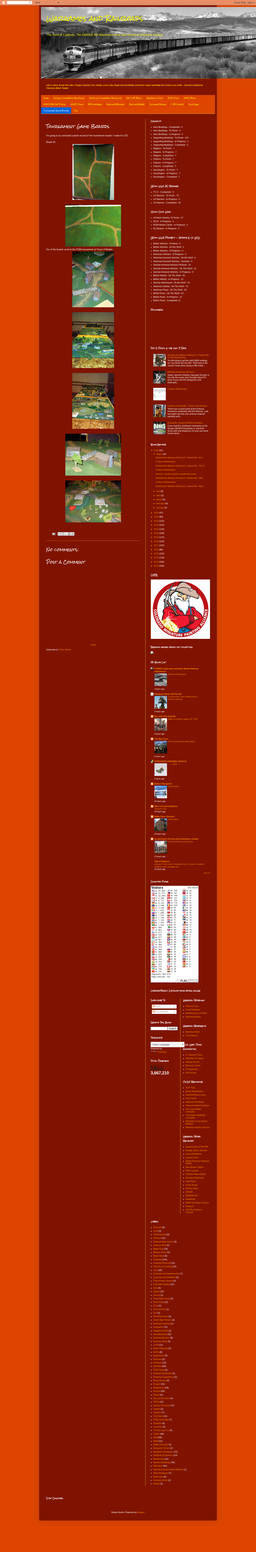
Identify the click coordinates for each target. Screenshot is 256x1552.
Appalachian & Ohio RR (197, 1147)
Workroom (158, 1477)
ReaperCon (158, 1387)
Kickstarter (158, 1327)
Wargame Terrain (161, 1448)
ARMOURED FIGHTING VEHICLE (170, 761)
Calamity (157, 1259)
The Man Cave (161, 739)
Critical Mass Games (163, 1281)
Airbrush (157, 1238)
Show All (207, 873)
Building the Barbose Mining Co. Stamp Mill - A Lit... (180, 457)
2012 (156, 566)
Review (156, 1391)
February (160, 503)
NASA (156, 1352)
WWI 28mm (190, 98)
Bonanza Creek (193, 1065)
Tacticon (157, 1412)
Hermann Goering (161, 1323)
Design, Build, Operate (196, 1150)
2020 (156, 533)
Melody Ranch (192, 1062)
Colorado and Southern (164, 1277)
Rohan (156, 1395)
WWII (155, 1441)
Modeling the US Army (196, 1013)
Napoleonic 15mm (155, 98)
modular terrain (160, 1480)
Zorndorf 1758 (160, 809)
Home (46, 98)
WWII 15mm (77, 104)
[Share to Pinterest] (72, 534)
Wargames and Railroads (94, 18)
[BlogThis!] (62, 534)
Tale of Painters (162, 861)
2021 (156, 529)
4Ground (157, 1227)
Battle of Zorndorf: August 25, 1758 (182, 719)
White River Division (164, 816)
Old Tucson (191, 1073)
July (158, 491)
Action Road (191, 1185)
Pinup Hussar (159, 1380)
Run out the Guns (161, 1398)
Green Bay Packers (162, 1320)
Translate (162, 1052)
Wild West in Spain (194, 1058)
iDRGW (189, 1192)
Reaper (156, 1384)
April (158, 495)
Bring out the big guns (177, 674)
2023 (156, 521)
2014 (156, 557)
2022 (156, 525)
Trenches (157, 1427)
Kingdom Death (160, 1331)
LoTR (155, 1345)
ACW (155, 1231)
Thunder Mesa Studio (196, 1174)
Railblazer (190, 1199)
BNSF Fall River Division (197, 1203)
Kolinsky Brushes (161, 1338)
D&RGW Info (192, 1195)
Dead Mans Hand (161, 1298)
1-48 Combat (177, 104)
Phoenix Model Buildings (197, 1105)
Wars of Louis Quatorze (165, 806)
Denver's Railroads (195, 1178)
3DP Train (190, 1088)
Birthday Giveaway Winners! (181, 372)
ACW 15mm (173, 98)
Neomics (157, 1359)
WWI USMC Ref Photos (55, 104)
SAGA (156, 1402)
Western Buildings (161, 1462)
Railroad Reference (115, 104)
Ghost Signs (173, 819)
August (159, 454)
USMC (156, 1434)
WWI (155, 1437)
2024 (156, 517)
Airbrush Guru (192, 1006)
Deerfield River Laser (196, 1095)
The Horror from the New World (181, 741)
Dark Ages (194, 104)
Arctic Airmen (173, 786)
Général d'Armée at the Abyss (180, 842)
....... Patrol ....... (174, 764)
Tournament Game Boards (56, 110)
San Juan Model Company (193, 1110)
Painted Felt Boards (162, 1373)
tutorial (156, 1484)
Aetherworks (159, 1234)
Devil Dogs (158, 1302)
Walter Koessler (160, 1444)
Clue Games (191, 1035)
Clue (76, 110)
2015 (156, 553)
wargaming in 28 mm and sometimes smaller (176, 839)
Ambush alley (159, 1245)
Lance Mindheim (193, 1154)
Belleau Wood (160, 1252)
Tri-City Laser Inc (161, 1430)
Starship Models (193, 1017)
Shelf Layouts (192, 1170)
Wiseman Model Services (198, 1127)
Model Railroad (160, 1348)
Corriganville (192, 1069)
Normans (157, 1363)
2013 (156, 562)
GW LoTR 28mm (134, 98)
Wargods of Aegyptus (163, 1452)
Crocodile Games (161, 1284)
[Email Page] (53, 534)
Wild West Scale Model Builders (168, 1469)
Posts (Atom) (65, 649)
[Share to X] (66, 534)
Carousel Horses (158, 104)
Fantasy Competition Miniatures (69, 98)
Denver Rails (192, 1188)
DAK (155, 1288)
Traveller (157, 1423)
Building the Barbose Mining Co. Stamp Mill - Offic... (180, 478)
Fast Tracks (191, 1098)
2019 (156, 537)
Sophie (156, 1409)
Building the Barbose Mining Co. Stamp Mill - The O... (181, 466)
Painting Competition (163, 1377)
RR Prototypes (95, 104)
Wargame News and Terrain (168, 694)
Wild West (158, 1466)
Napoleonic (158, 1355)
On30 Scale (158, 1370)
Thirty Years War (161, 1419)
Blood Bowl (158, 1256)
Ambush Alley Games (163, 1242)
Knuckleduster (160, 1334)
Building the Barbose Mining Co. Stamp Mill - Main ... (180, 486)
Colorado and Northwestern (166, 1273)
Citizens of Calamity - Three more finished (187, 406)
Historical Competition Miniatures (105, 98)
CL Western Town (194, 1055)
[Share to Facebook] (69, 534)
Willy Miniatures (160, 1473)
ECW (155, 1306)
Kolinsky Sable (160, 1341)
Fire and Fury (159, 1309)
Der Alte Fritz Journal (164, 716)
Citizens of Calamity (162, 1266)
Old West (157, 1366)
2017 (156, 545)
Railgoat (190, 1206)
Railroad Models (137, 104)
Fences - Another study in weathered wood (176, 474)
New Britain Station (195, 1167)
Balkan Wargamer (163, 784)
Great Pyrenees (160, 1316)
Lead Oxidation (193, 1009)
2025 (156, 513)
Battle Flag (158, 1249)
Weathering (158, 1459)
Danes (156, 1291)
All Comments (161, 1012)
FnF (155, 1313)
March (159, 499)
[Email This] (59, 534)
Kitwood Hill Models (195, 1102)
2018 (156, 541)
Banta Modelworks (194, 1091)
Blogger (140, 1512)
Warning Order (193, 1032)
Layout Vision (192, 1157)
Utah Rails (191, 1181)
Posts (157, 1006)
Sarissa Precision (161, 1405)
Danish (156, 1295)
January (160, 508)
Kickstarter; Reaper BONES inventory (185, 423)
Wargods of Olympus (163, 1455)
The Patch (158, 1416)
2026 (156, 450)
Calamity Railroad (161, 1263)
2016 (156, 549)
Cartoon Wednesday (177, 389)
